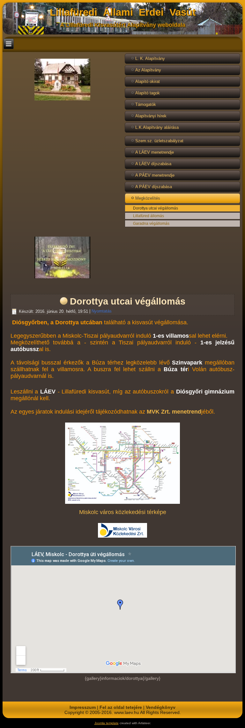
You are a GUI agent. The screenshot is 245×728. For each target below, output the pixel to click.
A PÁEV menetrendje (154, 175)
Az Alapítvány (148, 70)
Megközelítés (147, 198)
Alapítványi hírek (151, 116)
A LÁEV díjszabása (153, 163)
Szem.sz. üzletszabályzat (159, 140)
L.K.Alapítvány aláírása (157, 127)
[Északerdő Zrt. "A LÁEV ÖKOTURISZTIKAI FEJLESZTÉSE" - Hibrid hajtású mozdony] (62, 278)
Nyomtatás (102, 311)
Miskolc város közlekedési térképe (122, 512)
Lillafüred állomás (148, 216)
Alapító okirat (147, 81)
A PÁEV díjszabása (153, 186)
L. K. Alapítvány (150, 58)
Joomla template (106, 723)
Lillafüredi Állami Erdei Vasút (123, 12)
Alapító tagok (147, 93)
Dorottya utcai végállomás (155, 208)
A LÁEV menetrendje (154, 152)
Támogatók (145, 104)
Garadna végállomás (151, 223)
